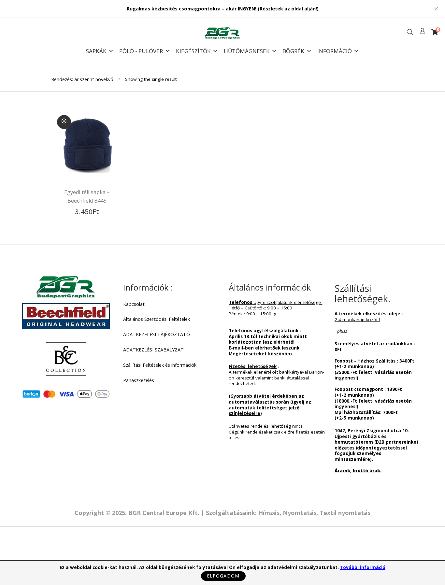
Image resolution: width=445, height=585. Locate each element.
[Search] (410, 32)
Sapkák (96, 49)
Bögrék (293, 49)
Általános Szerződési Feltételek (156, 319)
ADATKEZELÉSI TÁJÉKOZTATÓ (156, 334)
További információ (362, 567)
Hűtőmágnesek (247, 49)
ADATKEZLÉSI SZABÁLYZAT (153, 350)
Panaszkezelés (138, 380)
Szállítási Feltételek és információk (159, 365)
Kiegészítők (193, 49)
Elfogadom (223, 576)
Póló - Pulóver (141, 49)
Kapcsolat (134, 304)
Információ (334, 49)
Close (436, 9)
